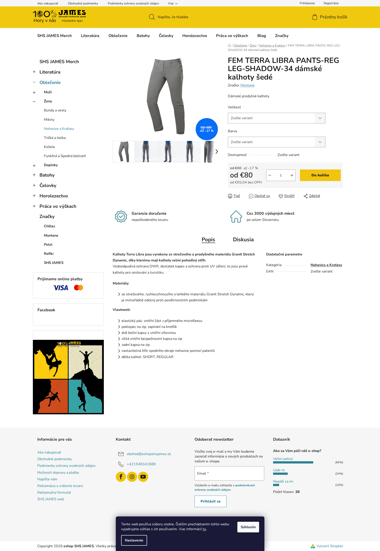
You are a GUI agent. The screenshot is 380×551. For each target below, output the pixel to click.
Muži (48, 92)
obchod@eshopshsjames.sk (149, 454)
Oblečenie (50, 82)
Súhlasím (248, 527)
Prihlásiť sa (211, 501)
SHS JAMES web (50, 499)
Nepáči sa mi (283, 481)
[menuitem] (54, 35)
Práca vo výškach (57, 206)
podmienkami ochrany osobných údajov (225, 487)
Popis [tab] (208, 239)
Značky (47, 216)
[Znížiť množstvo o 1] (269, 175)
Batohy (47, 175)
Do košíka (320, 175)
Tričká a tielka (55, 137)
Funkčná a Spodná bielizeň (65, 156)
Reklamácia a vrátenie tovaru (60, 485)
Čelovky (47, 185)
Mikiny (49, 119)
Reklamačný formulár (54, 492)
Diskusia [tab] (243, 239)
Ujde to (279, 470)
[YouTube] (143, 477)
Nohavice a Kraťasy (59, 128)
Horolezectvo (53, 196)
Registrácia (331, 3)
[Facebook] (121, 477)
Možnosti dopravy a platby (58, 472)
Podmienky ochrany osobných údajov (133, 3)
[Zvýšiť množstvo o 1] (292, 175)
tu (204, 529)
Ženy (48, 101)
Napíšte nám (47, 479)
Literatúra (49, 72)
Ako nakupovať (47, 3)
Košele (49, 146)
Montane (247, 85)
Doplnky (51, 165)
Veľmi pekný (283, 458)
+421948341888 (141, 464)
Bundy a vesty (55, 110)
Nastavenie (134, 540)
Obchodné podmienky (83, 3)
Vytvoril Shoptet (330, 546)
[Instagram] (132, 477)
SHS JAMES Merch (59, 61)
